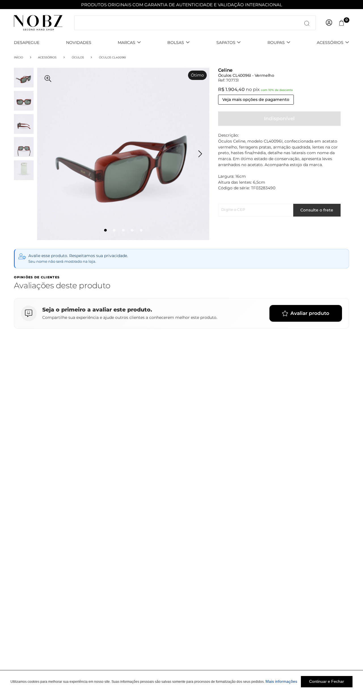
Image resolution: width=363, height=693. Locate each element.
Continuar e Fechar (326, 681)
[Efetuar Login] (329, 23)
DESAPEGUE (26, 42)
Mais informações (281, 681)
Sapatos (225, 42)
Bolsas (175, 42)
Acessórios (330, 42)
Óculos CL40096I (112, 57)
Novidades (78, 42)
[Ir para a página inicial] (38, 22)
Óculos (78, 57)
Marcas (126, 42)
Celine (225, 70)
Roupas (276, 42)
